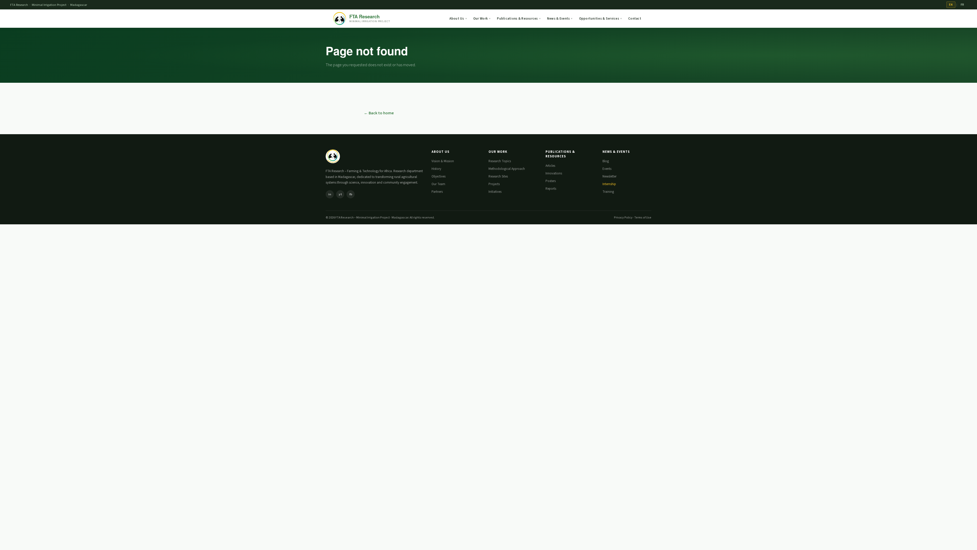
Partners (437, 191)
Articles (550, 165)
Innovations (553, 173)
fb (350, 194)
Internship (609, 184)
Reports (550, 188)
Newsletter (609, 176)
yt (340, 194)
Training (608, 191)
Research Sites (498, 176)
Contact (634, 18)
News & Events (560, 18)
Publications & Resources (519, 18)
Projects (494, 184)
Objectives (439, 176)
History (436, 169)
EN (951, 5)
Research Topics (500, 161)
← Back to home (379, 113)
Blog (605, 161)
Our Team (438, 184)
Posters (550, 181)
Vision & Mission (443, 161)
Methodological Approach (507, 169)
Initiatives (495, 191)
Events (606, 169)
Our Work (482, 18)
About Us (458, 18)
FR (962, 5)
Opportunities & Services (600, 18)
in (329, 194)
